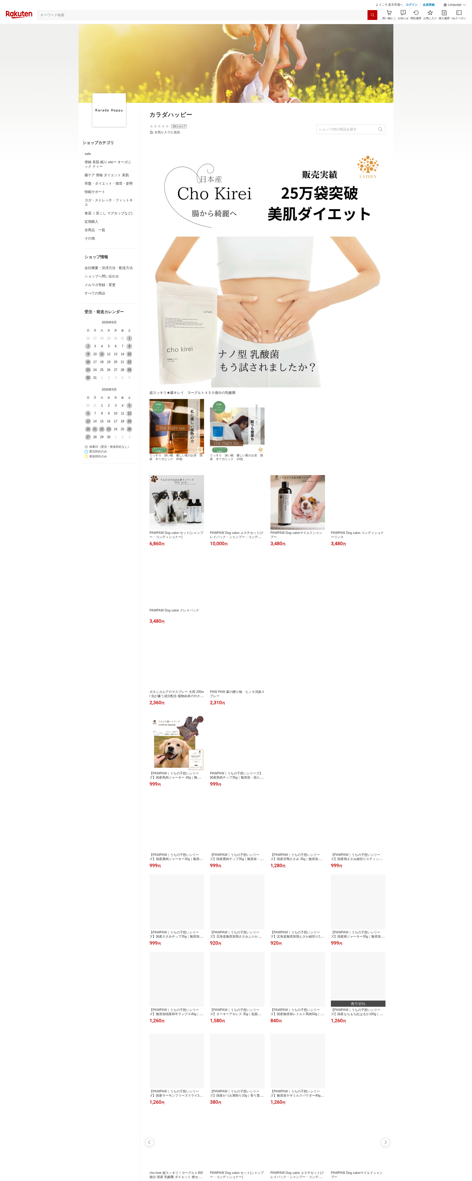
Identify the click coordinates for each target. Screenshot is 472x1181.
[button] (454, 5)
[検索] (372, 15)
